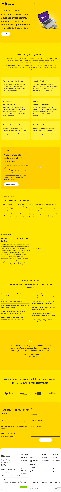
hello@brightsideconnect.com (41, 3)
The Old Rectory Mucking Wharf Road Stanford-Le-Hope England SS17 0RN (6, 462)
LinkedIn (3, 475)
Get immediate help (11, 184)
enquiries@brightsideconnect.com (10, 436)
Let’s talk (6, 33)
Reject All (16, 487)
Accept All (23, 487)
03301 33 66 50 (55, 4)
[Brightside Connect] (9, 4)
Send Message (45, 440)
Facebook (17, 475)
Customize (8, 487)
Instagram (10, 475)
